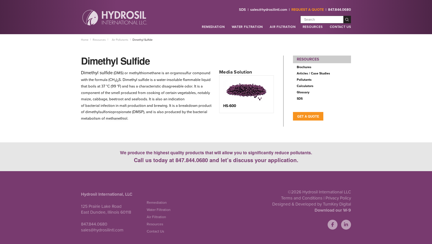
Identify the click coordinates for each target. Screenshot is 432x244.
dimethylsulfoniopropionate (108, 112)
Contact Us (340, 27)
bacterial (92, 105)
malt (123, 105)
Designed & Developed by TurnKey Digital (311, 204)
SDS (242, 9)
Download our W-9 (333, 210)
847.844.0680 (339, 9)
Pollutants (304, 80)
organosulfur (180, 73)
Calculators (305, 86)
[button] (213, 28)
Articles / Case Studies (313, 73)
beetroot (116, 99)
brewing (160, 105)
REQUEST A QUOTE (307, 9)
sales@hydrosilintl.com (268, 9)
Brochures (304, 67)
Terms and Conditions (301, 198)
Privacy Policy (338, 198)
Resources (313, 27)
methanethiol (116, 118)
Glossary (303, 92)
